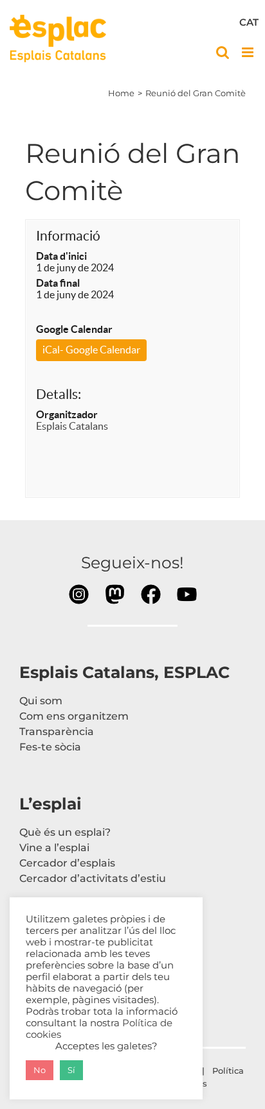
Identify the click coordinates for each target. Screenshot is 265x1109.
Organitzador (67, 414)
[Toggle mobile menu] (248, 52)
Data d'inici (61, 256)
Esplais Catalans (72, 426)
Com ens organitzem (74, 716)
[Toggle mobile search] (222, 52)
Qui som (40, 701)
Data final (58, 283)
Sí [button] (71, 1070)
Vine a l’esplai (54, 848)
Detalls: (58, 394)
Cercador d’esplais (67, 863)
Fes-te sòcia (50, 747)
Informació (68, 235)
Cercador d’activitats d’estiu (92, 878)
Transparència (56, 731)
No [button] (39, 1070)
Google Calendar (74, 329)
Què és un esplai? (65, 832)
